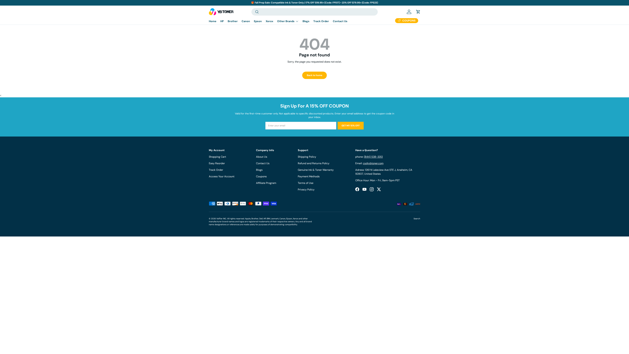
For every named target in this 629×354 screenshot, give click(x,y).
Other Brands (286, 21)
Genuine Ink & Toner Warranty (316, 170)
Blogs (306, 21)
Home (212, 21)
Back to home (314, 75)
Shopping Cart (217, 156)
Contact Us (340, 21)
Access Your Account (221, 176)
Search (417, 218)
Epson (258, 21)
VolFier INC (221, 218)
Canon (246, 21)
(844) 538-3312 (373, 156)
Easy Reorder (217, 163)
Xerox (269, 21)
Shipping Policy (307, 156)
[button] (418, 11)
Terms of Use (305, 183)
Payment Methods (309, 176)
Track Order (321, 21)
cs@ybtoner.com (373, 163)
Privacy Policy (306, 189)
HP (222, 21)
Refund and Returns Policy (313, 163)
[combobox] (314, 12)
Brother (233, 21)
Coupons (261, 176)
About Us (261, 156)
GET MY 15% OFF (351, 125)
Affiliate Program (266, 183)
